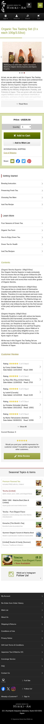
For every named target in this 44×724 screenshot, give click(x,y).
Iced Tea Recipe (7, 204)
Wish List (4, 610)
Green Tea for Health (9, 244)
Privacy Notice (6, 638)
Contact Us (5, 673)
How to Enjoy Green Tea (10, 237)
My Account (5, 596)
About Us (17, 18)
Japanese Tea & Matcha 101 (12, 652)
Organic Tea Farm (8, 230)
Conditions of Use (8, 631)
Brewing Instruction (8, 183)
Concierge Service (8, 659)
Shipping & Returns (8, 624)
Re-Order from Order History (12, 603)
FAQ (3, 666)
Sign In (5, 18)
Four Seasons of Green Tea (12, 223)
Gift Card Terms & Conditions (12, 645)
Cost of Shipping (10, 153)
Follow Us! (28, 689)
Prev (1, 57)
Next (42, 57)
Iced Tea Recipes (8, 251)
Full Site (27, 680)
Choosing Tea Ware (8, 197)
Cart (38, 18)
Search (27, 18)
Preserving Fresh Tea (9, 190)
